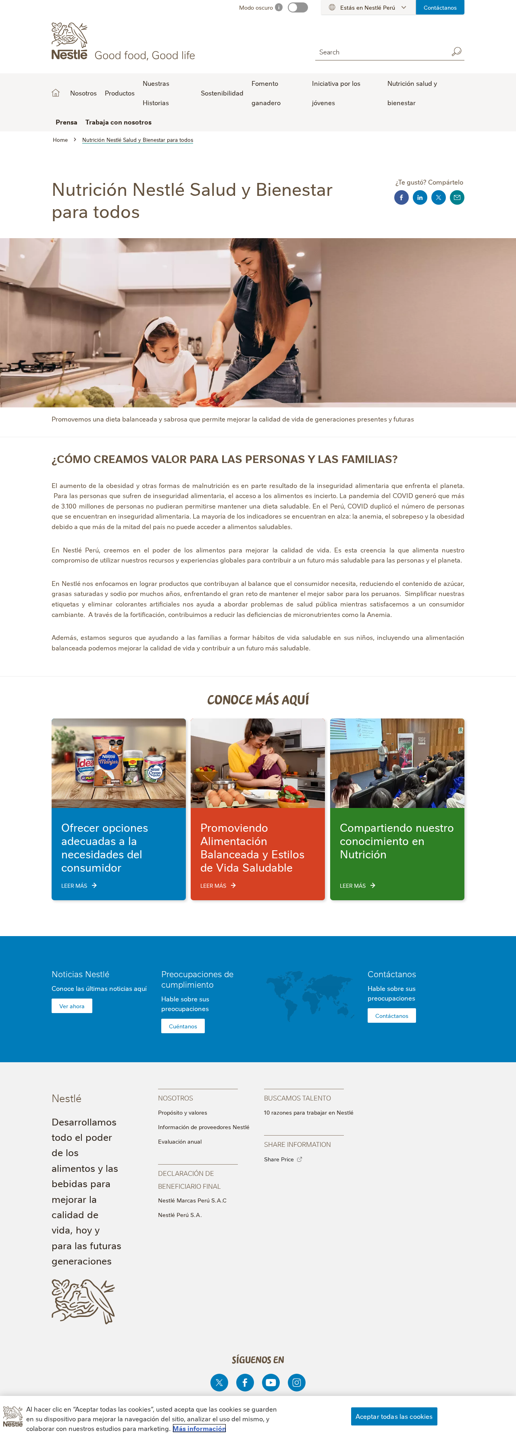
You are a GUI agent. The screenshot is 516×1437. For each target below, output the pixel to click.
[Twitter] (219, 1382)
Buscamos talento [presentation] (297, 1097)
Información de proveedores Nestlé (204, 1126)
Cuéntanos (183, 1026)
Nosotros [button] (83, 92)
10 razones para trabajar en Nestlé (309, 1112)
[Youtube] (271, 1382)
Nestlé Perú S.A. (180, 1214)
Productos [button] (120, 92)
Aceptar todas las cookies (394, 1416)
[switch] (298, 7)
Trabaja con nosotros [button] (118, 121)
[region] (258, 1416)
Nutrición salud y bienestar (412, 93)
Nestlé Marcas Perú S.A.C (192, 1200)
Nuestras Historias (156, 93)
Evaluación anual (180, 1141)
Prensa (66, 121)
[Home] (125, 41)
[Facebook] (245, 1382)
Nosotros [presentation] (175, 1097)
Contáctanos (440, 7)
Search (456, 52)
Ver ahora (72, 1005)
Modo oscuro (256, 7)
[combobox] (379, 51)
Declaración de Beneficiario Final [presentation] (189, 1179)
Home (56, 93)
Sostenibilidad (222, 92)
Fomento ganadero (266, 93)
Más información (199, 1428)
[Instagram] (297, 1382)
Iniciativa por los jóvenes (336, 93)
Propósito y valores (182, 1112)
